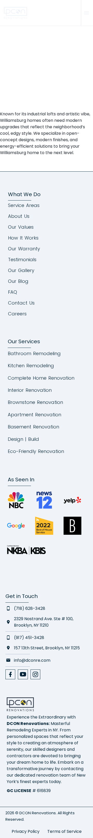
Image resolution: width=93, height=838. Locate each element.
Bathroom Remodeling (34, 353)
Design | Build (23, 439)
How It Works (23, 238)
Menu (86, 13)
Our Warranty (24, 248)
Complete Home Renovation (41, 378)
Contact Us (21, 303)
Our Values (21, 227)
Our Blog (18, 281)
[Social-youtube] (23, 674)
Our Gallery (21, 270)
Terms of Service (64, 831)
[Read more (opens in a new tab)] (57, 13)
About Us (18, 216)
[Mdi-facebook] (10, 674)
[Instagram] (35, 674)
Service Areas (24, 205)
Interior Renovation (30, 390)
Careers (17, 314)
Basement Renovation (33, 427)
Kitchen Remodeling (31, 366)
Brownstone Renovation (35, 402)
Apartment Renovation (34, 415)
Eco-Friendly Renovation (36, 451)
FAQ (12, 292)
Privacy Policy (26, 831)
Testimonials (22, 259)
